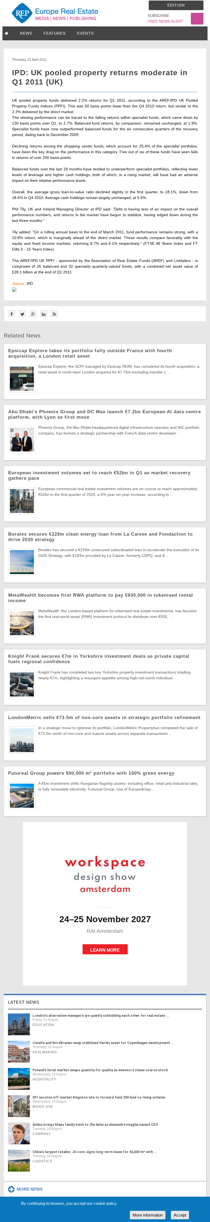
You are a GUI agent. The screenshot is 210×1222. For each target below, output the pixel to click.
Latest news (23, 1002)
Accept (180, 1215)
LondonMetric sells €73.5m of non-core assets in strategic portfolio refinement (104, 717)
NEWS (26, 33)
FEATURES (54, 33)
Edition (176, 5)
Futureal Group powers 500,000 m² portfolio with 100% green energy (91, 773)
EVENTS (85, 33)
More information (148, 1215)
